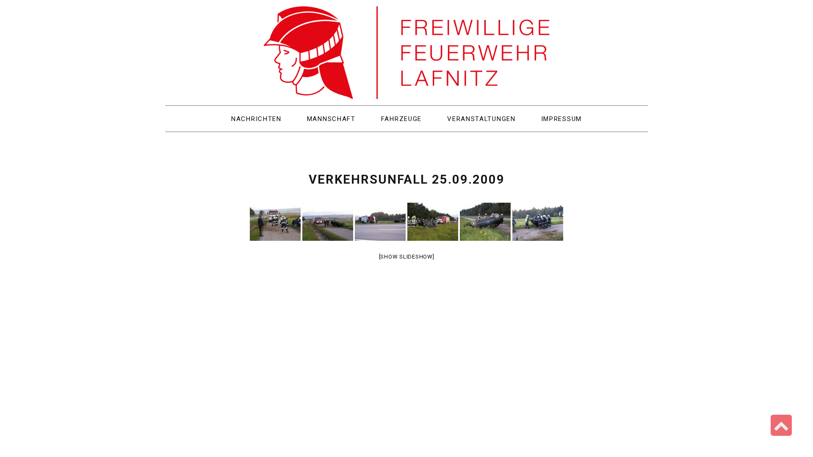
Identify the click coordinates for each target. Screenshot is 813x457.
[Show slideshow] (406, 256)
